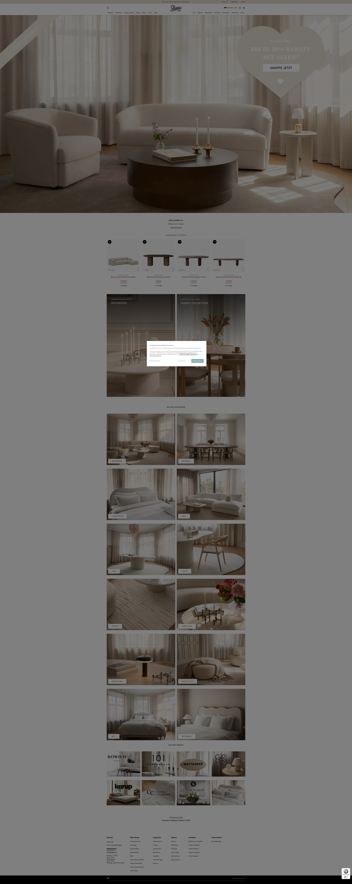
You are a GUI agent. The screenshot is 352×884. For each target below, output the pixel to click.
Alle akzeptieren (197, 361)
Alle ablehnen (182, 361)
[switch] (346, 877)
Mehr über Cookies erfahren (187, 354)
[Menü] (349, 869)
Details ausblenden (155, 360)
